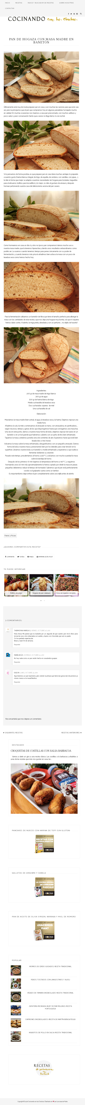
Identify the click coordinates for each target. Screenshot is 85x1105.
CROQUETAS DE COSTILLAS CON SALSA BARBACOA (41, 751)
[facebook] (68, 14)
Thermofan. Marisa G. (22, 630)
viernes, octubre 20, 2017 (40, 630)
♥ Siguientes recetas (13, 732)
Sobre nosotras (66, 3)
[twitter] (71, 14)
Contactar (9, 8)
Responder (17, 645)
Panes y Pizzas (10, 535)
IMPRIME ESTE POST (45, 557)
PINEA (31, 557)
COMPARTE (10, 557)
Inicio (7, 3)
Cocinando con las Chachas (36, 1101)
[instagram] (77, 14)
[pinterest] (74, 14)
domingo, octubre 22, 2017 (34, 655)
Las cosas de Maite (62, 1101)
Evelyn (16, 672)
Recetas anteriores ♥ (72, 732)
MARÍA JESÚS (18, 655)
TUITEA (21, 557)
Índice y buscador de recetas (41, 3)
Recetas (18, 3)
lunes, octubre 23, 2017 (29, 672)
